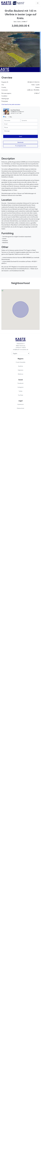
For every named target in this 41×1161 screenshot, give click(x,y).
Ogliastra (20, 370)
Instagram (20, 387)
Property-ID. (4, 82)
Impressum (20, 404)
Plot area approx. (6, 93)
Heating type (5, 98)
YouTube (20, 395)
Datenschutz (20, 408)
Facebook (20, 383)
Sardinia (20, 366)
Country (3, 87)
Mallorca (20, 374)
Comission (4, 90)
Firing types (4, 101)
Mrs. (11, 117)
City (2, 85)
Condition (4, 96)
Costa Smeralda (20, 362)
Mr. (6, 117)
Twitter (20, 391)
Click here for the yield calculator (10, 104)
